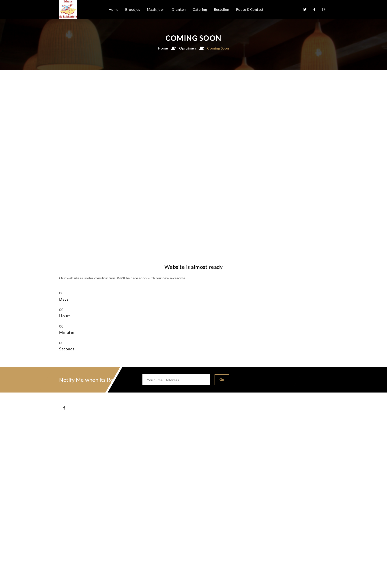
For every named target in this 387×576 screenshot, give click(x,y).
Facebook (314, 9)
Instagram (324, 9)
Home (163, 48)
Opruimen (187, 48)
